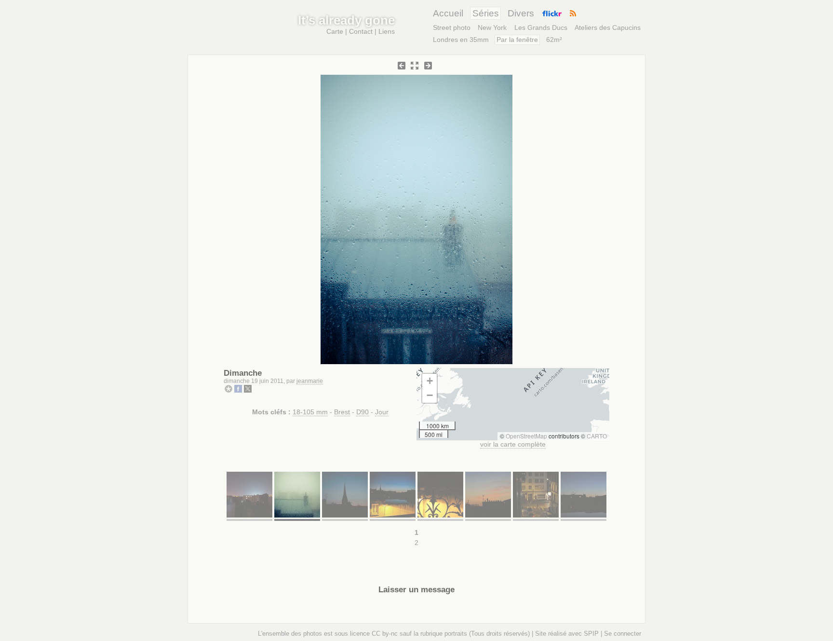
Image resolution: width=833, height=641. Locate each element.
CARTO (597, 436)
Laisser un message (416, 589)
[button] (429, 381)
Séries (485, 13)
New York (492, 27)
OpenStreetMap (526, 436)
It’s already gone (346, 20)
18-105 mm (310, 412)
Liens (386, 31)
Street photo (451, 27)
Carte (334, 31)
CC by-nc (385, 633)
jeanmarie (309, 381)
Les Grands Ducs (540, 27)
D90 (362, 412)
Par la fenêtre (517, 39)
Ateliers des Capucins (608, 27)
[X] (248, 390)
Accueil (448, 13)
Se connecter (622, 633)
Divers (521, 13)
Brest (342, 412)
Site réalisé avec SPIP (567, 633)
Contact (361, 31)
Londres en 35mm (461, 39)
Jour (382, 412)
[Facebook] (238, 390)
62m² (554, 39)
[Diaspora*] (228, 390)
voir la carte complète (513, 444)
